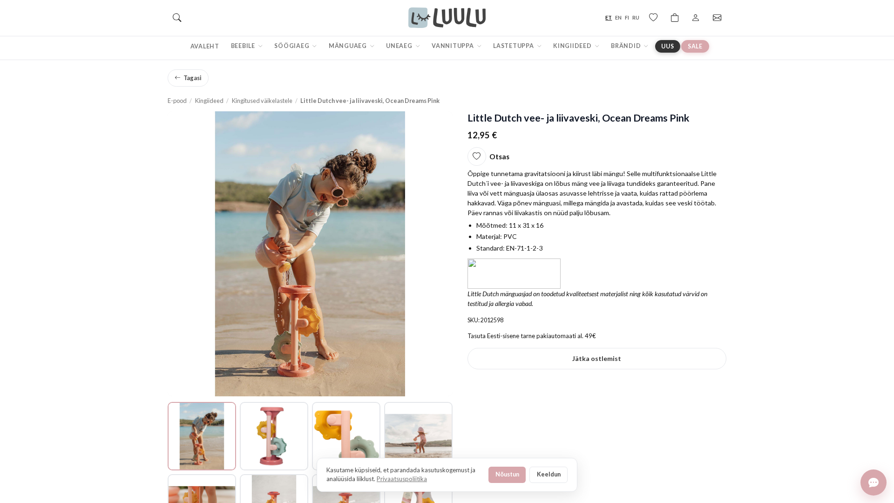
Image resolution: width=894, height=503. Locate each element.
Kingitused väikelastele (262, 100)
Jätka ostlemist (596, 358)
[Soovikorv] (653, 17)
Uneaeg (399, 45)
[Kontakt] (717, 17)
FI (627, 17)
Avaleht (204, 46)
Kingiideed (573, 45)
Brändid (626, 45)
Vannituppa (453, 45)
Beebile (244, 45)
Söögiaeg (292, 45)
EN (618, 17)
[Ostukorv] (674, 17)
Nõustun (507, 474)
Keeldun (549, 474)
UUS (667, 46)
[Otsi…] (177, 17)
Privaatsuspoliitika (402, 479)
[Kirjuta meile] (873, 482)
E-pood (177, 100)
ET (608, 17)
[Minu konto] (695, 17)
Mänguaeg (348, 45)
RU (635, 17)
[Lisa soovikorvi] (476, 156)
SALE (695, 46)
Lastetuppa (514, 45)
